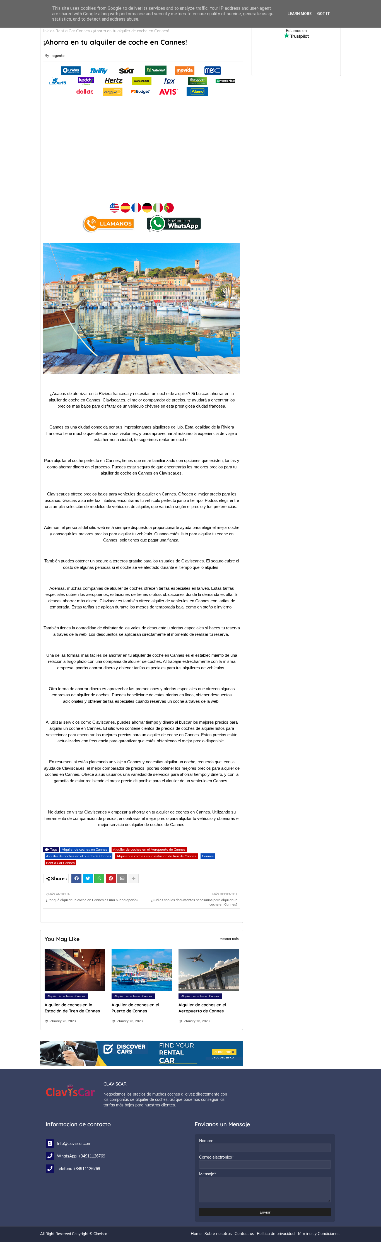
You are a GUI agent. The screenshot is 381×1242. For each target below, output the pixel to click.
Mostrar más (229, 939)
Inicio (47, 30)
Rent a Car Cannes (73, 30)
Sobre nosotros (218, 1233)
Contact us (244, 1233)
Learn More (300, 13)
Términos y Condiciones (318, 1233)
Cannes (208, 856)
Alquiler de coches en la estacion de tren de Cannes (156, 856)
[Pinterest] (111, 878)
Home (196, 1233)
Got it (323, 13)
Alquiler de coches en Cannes (84, 849)
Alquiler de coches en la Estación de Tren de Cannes (72, 1008)
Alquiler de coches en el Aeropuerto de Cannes (149, 849)
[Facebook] (76, 878)
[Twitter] (88, 878)
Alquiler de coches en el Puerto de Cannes (135, 1008)
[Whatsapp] (99, 878)
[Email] (122, 878)
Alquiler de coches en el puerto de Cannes (78, 856)
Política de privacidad (276, 1233)
